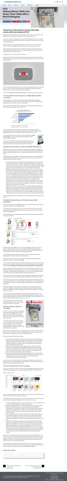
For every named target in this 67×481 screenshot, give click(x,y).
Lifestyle (29, 5)
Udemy (9, 404)
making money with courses (29, 400)
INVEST (16, 5)
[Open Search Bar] (63, 5)
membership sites (29, 443)
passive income (33, 132)
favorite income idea (35, 210)
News (37, 5)
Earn (9, 5)
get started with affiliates (12, 149)
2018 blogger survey (29, 44)
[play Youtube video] (23, 73)
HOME (4, 5)
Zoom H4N (37, 426)
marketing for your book (24, 297)
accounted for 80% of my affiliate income (33, 169)
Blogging (5, 8)
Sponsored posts (7, 311)
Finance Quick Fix (13, 2)
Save (22, 5)
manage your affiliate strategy (24, 185)
